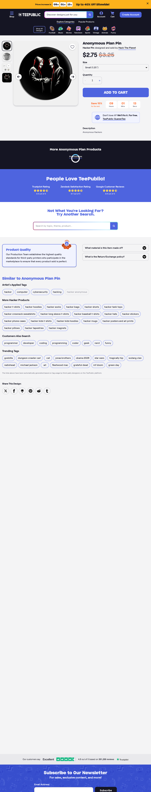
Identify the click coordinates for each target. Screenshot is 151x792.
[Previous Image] (18, 77)
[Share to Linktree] (22, 390)
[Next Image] (72, 77)
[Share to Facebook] (14, 390)
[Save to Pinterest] (30, 390)
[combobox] (66, 14)
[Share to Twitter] (5, 390)
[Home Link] (29, 14)
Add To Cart (116, 92)
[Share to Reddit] (38, 390)
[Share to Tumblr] (47, 390)
